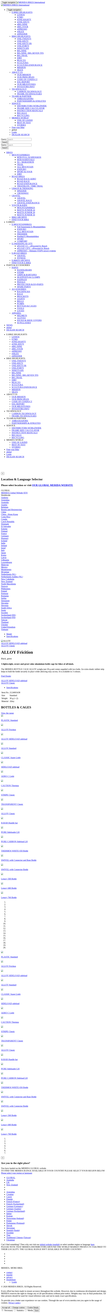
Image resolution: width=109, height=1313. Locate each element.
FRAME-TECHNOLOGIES (29, 94)
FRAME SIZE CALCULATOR (31, 108)
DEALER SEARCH (21, 134)
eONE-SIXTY (23, 22)
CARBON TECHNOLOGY (29, 91)
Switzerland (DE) (8, 615)
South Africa (6, 608)
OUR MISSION (24, 75)
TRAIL (20, 164)
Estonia (4, 529)
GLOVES (21, 318)
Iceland (4, 541)
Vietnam (4, 629)
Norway (4, 586)
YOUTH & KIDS (19, 205)
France (4, 533)
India (3, 543)
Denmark (5, 524)
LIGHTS (21, 299)
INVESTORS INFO (26, 87)
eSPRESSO (22, 29)
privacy (9, 1277)
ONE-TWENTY (24, 39)
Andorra (4, 497)
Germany (5, 536)
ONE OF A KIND (25, 120)
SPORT (20, 239)
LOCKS (20, 311)
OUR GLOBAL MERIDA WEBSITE (52, 485)
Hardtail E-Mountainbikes (28, 236)
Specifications (12, 636)
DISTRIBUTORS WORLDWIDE (32, 106)
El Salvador (6, 526)
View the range (7, 713)
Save (37, 1311)
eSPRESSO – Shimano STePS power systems (36, 251)
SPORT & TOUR (24, 172)
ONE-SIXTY (23, 41)
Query (3, 139)
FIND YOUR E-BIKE (21, 263)
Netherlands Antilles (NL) (12, 577)
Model (9, 634)
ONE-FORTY (23, 46)
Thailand (5, 622)
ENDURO (21, 169)
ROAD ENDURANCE (27, 183)
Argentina (5, 500)
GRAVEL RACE (24, 200)
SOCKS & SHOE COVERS (29, 320)
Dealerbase (11, 1279)
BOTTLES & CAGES (26, 306)
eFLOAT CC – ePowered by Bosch (32, 246)
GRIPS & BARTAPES (27, 275)
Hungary (5, 538)
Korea (3, 555)
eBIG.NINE (22, 24)
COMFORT (22, 241)
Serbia (3, 598)
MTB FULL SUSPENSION (29, 157)
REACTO (21, 60)
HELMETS (22, 315)
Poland (4, 591)
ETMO (20, 17)
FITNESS (21, 258)
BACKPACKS (23, 291)
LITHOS (21, 15)
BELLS (20, 301)
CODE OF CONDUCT (27, 79)
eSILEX (20, 31)
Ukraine (4, 625)
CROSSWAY (23, 193)
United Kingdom (8, 627)
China (3, 512)
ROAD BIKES (18, 176)
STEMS (20, 272)
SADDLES (22, 279)
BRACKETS (22, 296)
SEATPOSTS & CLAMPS (28, 277)
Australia (5, 502)
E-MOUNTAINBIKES (22, 224)
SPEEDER (21, 191)
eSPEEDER (22, 34)
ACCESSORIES (19, 289)
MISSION (21, 67)
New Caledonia (7, 579)
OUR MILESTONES (26, 84)
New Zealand (6, 581)
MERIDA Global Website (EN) (14, 493)
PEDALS (21, 282)
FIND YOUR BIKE (20, 219)
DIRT (19, 58)
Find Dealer (6, 676)
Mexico (4, 567)
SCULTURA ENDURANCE (29, 65)
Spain (3, 610)
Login (14, 132)
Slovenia (4, 605)
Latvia (3, 557)
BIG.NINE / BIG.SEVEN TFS (30, 53)
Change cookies (18, 1308)
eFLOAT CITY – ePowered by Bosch (33, 248)
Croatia (4, 519)
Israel (3, 548)
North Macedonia (8, 584)
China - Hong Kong (9, 514)
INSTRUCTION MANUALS (30, 110)
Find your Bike (18, 127)
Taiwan (4, 620)
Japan (3, 553)
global (9, 452)
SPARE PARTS (24, 287)
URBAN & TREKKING (22, 188)
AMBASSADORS (25, 99)
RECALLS (22, 113)
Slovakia (4, 603)
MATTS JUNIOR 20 (26, 212)
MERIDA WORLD (20, 118)
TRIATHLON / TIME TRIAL (30, 186)
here (92, 1244)
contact (9, 1272)
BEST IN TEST (24, 122)
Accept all (6, 1308)
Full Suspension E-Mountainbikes (31, 227)
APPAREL (16, 313)
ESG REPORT (23, 82)
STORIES (21, 125)
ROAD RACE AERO (26, 179)
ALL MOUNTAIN (25, 167)
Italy (3, 550)
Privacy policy (15, 1303)
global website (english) (50, 1244)
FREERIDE (22, 234)
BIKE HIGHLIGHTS (21, 36)
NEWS (9, 325)
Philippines (5, 589)
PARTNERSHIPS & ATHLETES (31, 101)
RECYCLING (23, 115)
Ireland (4, 545)
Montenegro (6, 569)
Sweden (4, 613)
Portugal (4, 593)
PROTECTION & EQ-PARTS (30, 284)
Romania (5, 596)
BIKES (9, 152)
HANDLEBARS (24, 270)
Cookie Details (33, 1308)
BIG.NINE (21, 51)
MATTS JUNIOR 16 (26, 215)
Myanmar (5, 572)
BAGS (20, 294)
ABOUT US (17, 72)
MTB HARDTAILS (25, 160)
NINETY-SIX (23, 48)
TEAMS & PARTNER (21, 96)
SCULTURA (22, 63)
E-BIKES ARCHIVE (21, 260)
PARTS (15, 267)
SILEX (20, 70)
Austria (4, 505)
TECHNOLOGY (19, 89)
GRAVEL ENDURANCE (28, 203)
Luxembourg (6, 562)
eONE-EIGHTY (24, 19)
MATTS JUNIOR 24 (26, 210)
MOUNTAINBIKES (21, 155)
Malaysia (5, 565)
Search (5, 142)
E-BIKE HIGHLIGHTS (22, 12)
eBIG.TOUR (22, 27)
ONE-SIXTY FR (24, 43)
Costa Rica (5, 517)
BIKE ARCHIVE (19, 217)
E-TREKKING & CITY (22, 243)
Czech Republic (7, 521)
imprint (9, 1275)
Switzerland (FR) (8, 617)
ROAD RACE (23, 181)
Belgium (4, 507)
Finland (4, 531)
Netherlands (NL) (8, 574)
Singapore (5, 601)
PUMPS (20, 303)
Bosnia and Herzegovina (11, 509)
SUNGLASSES (24, 323)
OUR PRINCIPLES (25, 77)
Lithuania (5, 560)
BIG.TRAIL (22, 55)
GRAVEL (16, 195)
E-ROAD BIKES (19, 253)
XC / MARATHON (25, 162)
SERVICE (16, 103)
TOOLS (20, 308)
